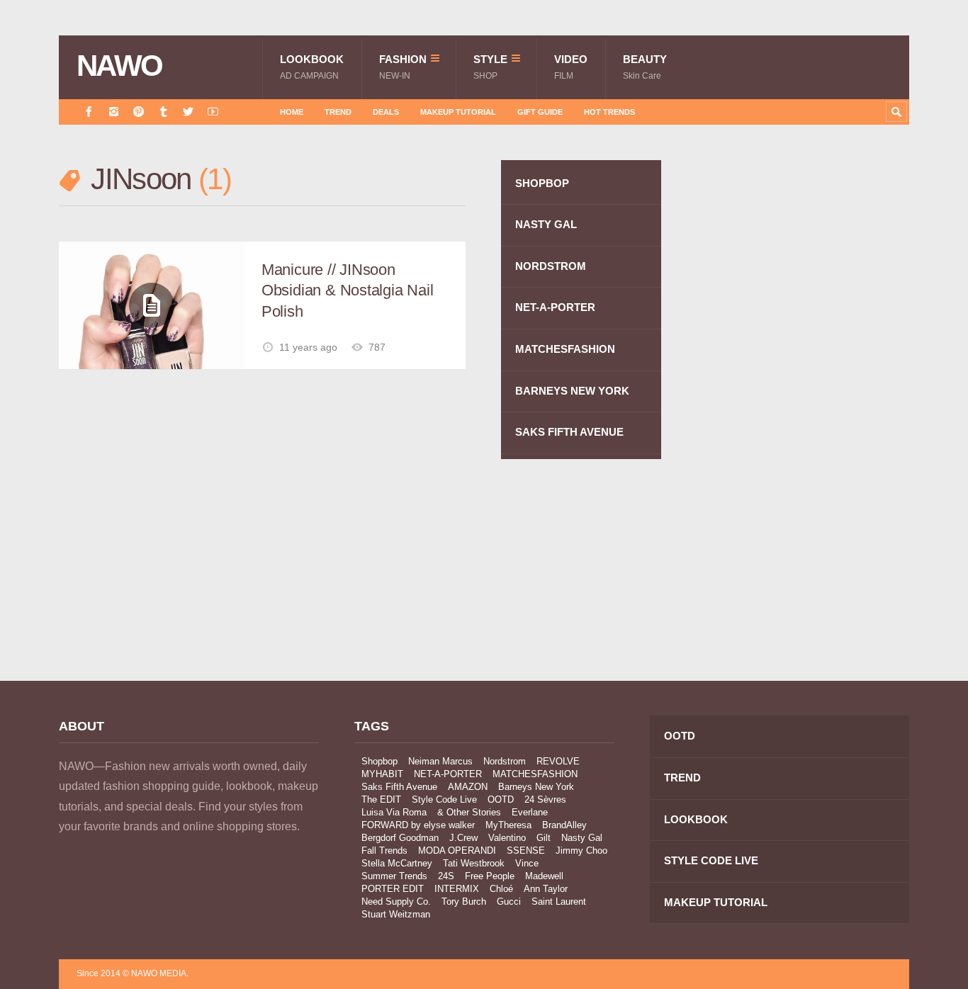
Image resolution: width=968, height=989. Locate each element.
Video (570, 67)
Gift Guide (540, 112)
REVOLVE (558, 761)
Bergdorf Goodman (400, 837)
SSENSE (526, 850)
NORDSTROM (550, 266)
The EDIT (381, 799)
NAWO (119, 65)
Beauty (645, 67)
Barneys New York (536, 786)
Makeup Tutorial (458, 112)
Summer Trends (394, 876)
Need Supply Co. (396, 901)
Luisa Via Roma (394, 812)
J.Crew (463, 837)
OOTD (501, 799)
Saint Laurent (558, 901)
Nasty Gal (581, 837)
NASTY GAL (546, 224)
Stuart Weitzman (395, 914)
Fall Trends (384, 850)
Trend (338, 112)
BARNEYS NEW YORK (572, 391)
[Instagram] (113, 111)
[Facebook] (89, 111)
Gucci (509, 901)
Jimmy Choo (581, 850)
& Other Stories (469, 812)
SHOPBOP (542, 183)
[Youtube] (213, 111)
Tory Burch (463, 901)
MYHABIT (382, 774)
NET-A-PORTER (555, 307)
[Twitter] (188, 111)
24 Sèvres (545, 799)
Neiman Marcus (440, 761)
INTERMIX (456, 888)
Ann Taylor (546, 888)
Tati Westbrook (474, 863)
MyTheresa (508, 825)
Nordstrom (504, 761)
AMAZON (468, 786)
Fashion (403, 67)
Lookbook (312, 67)
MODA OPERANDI (457, 850)
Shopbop (379, 761)
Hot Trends (609, 112)
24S (446, 876)
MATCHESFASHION (565, 349)
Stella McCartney (396, 863)
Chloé (501, 888)
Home (291, 112)
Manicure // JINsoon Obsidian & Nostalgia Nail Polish (347, 290)
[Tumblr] (163, 111)
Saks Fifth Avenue (399, 786)
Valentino (507, 837)
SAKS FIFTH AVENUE (569, 432)
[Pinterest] (138, 111)
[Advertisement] (803, 413)
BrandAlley (564, 825)
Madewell (544, 876)
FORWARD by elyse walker (418, 825)
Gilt (543, 837)
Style (490, 67)
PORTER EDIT (392, 888)
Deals (386, 112)
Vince (527, 863)
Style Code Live (444, 799)
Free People (489, 876)
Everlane (530, 812)
